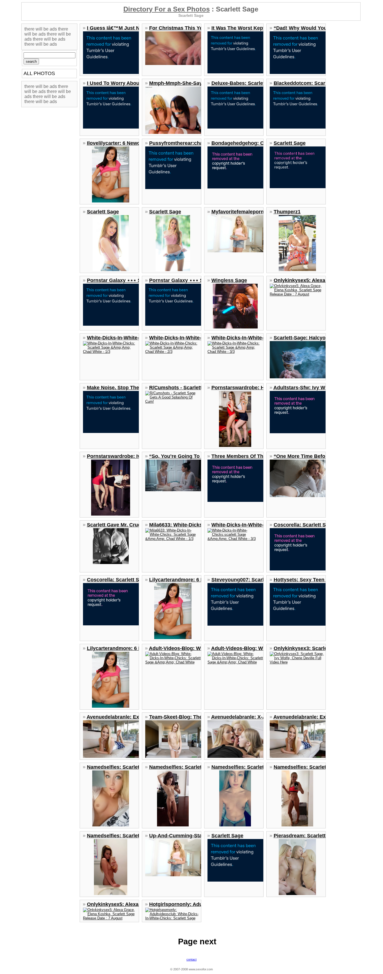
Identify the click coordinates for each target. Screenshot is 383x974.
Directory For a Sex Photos (166, 9)
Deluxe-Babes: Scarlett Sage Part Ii (253, 83)
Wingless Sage (229, 280)
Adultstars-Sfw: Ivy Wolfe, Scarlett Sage (321, 387)
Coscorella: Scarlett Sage (304, 525)
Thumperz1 (287, 212)
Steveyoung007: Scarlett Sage (247, 579)
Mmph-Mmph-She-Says (177, 83)
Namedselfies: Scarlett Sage (120, 767)
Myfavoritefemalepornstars (243, 212)
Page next (197, 941)
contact (191, 959)
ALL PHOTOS (39, 73)
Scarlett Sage (290, 143)
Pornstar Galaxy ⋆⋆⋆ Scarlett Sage (128, 280)
